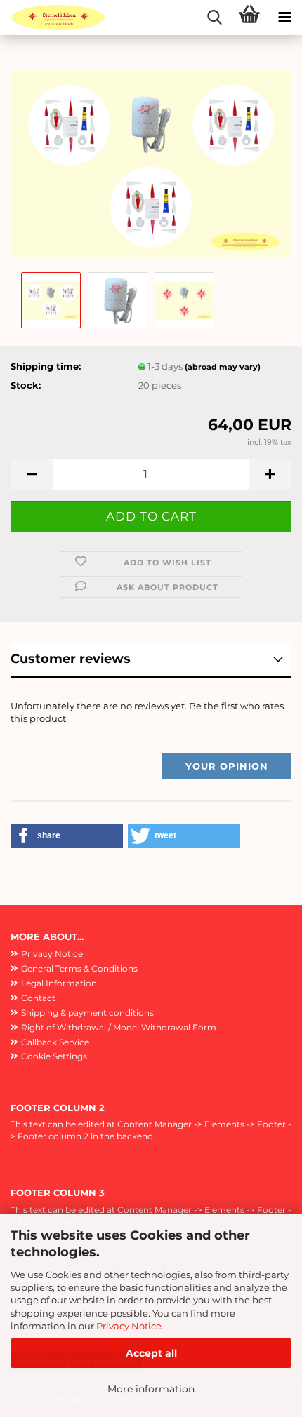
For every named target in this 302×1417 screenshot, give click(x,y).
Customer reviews (71, 658)
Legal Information (59, 983)
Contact (38, 998)
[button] (32, 474)
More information (151, 1389)
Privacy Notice (129, 1325)
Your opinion (226, 766)
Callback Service (55, 1042)
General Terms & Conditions (79, 968)
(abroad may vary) (223, 367)
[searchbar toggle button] (214, 17)
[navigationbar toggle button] (284, 17)
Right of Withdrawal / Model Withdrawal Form (118, 1027)
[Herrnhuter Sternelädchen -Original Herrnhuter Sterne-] (52, 17)
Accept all (151, 1353)
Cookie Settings (54, 1056)
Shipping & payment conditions (87, 1012)
